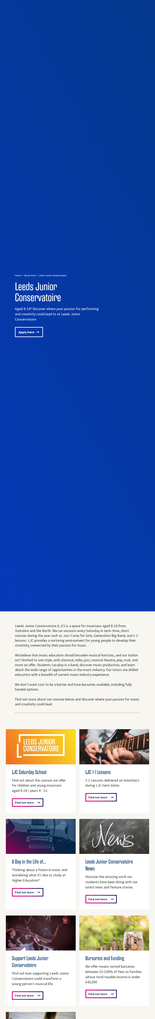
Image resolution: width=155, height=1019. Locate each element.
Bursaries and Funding (104, 958)
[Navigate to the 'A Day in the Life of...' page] (41, 852)
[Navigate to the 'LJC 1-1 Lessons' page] (114, 762)
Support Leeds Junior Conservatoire (30, 962)
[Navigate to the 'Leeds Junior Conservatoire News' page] (114, 852)
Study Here (30, 275)
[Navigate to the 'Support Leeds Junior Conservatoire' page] (41, 948)
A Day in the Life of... (29, 861)
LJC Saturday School (29, 772)
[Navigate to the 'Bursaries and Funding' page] (114, 948)
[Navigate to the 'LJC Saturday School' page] (41, 762)
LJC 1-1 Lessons (98, 772)
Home (18, 275)
